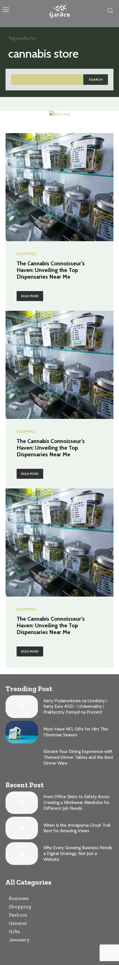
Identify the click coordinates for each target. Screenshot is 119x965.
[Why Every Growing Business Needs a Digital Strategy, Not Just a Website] (22, 853)
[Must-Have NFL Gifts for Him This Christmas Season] (22, 732)
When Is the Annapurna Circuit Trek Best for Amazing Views (77, 828)
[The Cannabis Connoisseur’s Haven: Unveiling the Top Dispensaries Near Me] (59, 187)
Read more (30, 296)
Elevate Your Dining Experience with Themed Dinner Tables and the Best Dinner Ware (78, 757)
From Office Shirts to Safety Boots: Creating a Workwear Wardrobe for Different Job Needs (76, 802)
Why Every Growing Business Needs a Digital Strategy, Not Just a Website (77, 853)
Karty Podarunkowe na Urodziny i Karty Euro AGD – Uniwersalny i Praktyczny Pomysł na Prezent (75, 706)
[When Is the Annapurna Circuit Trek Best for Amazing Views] (22, 828)
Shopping (26, 254)
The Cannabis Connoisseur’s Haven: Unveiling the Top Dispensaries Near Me (51, 270)
